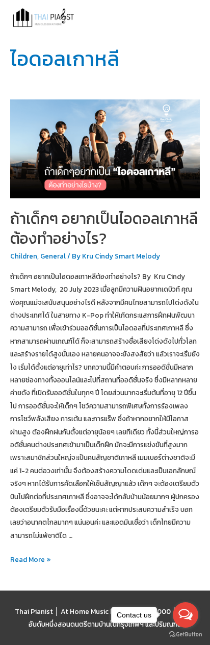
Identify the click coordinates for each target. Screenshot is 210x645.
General (53, 256)
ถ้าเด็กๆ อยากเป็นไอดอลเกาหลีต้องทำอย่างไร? (104, 228)
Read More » (30, 560)
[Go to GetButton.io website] (185, 634)
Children (23, 256)
